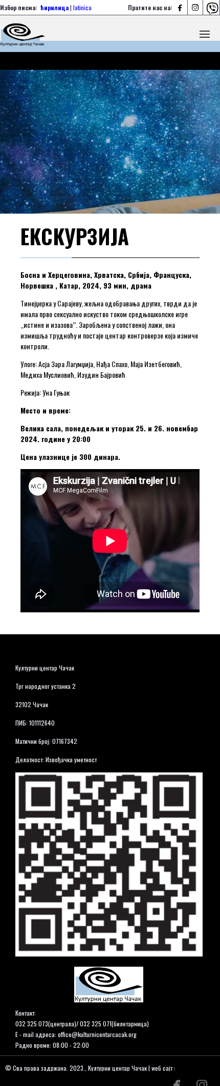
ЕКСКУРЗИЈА (74, 236)
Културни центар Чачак (44, 667)
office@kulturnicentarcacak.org (97, 1034)
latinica (82, 7)
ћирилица (54, 7)
